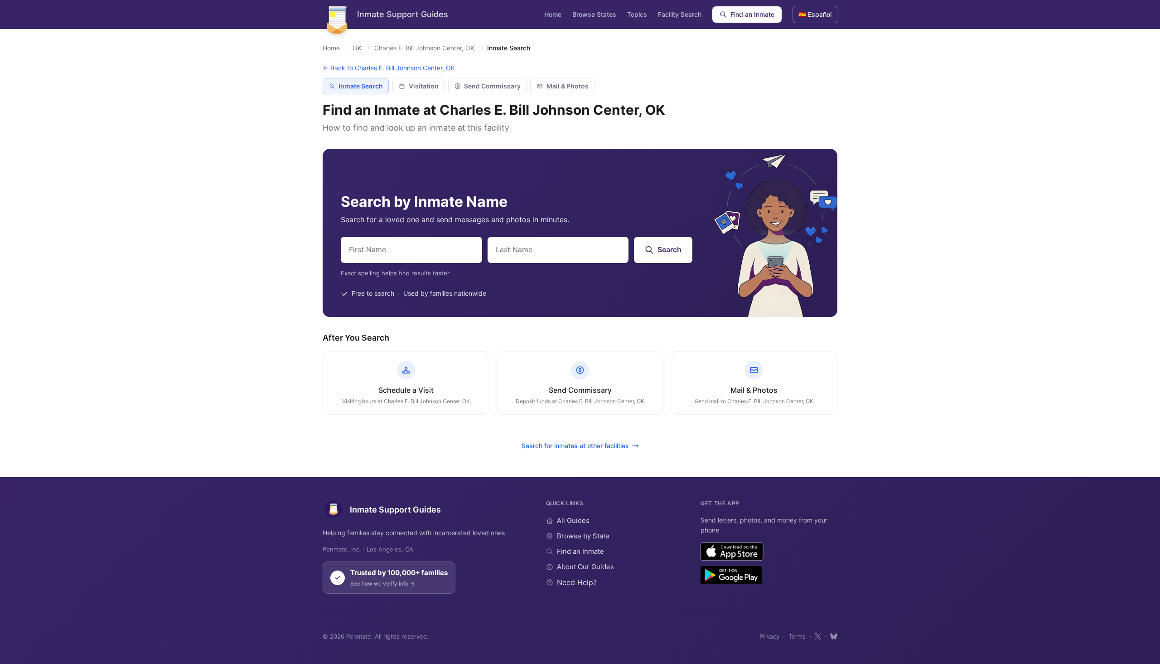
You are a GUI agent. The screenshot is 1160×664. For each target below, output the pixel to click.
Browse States (594, 14)
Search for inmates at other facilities (575, 445)
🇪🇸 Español (814, 14)
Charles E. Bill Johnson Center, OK (424, 48)
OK (357, 48)
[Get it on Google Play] (731, 575)
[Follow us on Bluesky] (833, 636)
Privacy (769, 636)
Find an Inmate (752, 14)
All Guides (573, 520)
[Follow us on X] (818, 636)
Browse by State (583, 536)
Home (552, 14)
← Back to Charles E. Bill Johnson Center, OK (389, 68)
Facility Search (679, 14)
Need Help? (577, 582)
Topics (637, 14)
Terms (797, 636)
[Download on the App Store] (732, 551)
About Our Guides (585, 566)
